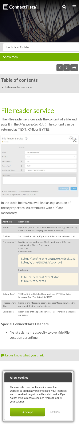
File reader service (18, 87)
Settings (55, 412)
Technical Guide (17, 47)
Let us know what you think (24, 355)
